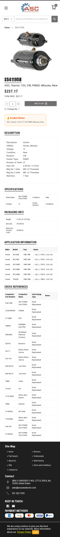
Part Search (13, 456)
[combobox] (32, 19)
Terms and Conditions (42, 465)
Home (7, 27)
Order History (39, 461)
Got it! (35, 532)
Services (37, 452)
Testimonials (39, 456)
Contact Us (13, 470)
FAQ (10, 465)
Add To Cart (39, 103)
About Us (12, 461)
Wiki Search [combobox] (8, 19)
